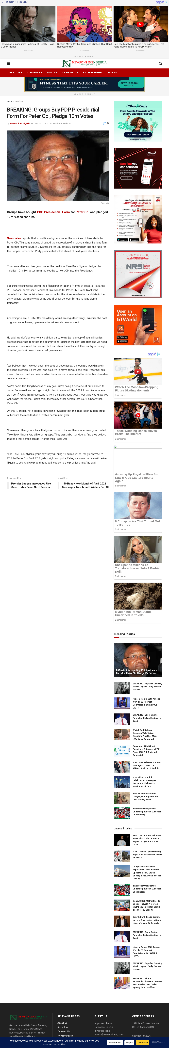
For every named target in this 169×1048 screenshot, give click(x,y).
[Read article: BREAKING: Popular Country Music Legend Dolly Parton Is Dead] (122, 688)
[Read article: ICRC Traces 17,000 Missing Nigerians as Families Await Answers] (122, 856)
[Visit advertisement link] (84, 84)
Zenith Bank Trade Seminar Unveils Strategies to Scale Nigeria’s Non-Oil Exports (147, 920)
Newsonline (14, 238)
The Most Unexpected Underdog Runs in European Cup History (147, 811)
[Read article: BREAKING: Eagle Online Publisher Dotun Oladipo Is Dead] (122, 719)
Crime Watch (70, 72)
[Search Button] (160, 63)
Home (9, 101)
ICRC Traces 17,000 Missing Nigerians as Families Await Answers (147, 854)
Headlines (15, 72)
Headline (19, 101)
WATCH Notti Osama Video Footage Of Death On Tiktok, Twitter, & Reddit (147, 765)
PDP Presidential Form (53, 212)
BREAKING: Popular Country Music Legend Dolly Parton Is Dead (147, 686)
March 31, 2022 (42, 123)
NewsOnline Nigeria (20, 123)
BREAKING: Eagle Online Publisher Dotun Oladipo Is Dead (147, 718)
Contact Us (63, 1031)
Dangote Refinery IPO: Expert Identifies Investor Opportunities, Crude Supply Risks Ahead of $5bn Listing (147, 872)
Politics (52, 72)
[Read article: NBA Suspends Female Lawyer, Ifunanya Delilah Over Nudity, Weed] (122, 798)
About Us (62, 1023)
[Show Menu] (8, 63)
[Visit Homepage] (84, 63)
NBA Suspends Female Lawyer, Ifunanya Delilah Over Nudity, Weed (145, 796)
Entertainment (92, 72)
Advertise (62, 1027)
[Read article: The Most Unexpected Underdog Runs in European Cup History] (122, 813)
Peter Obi (82, 212)
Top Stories (34, 72)
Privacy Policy (65, 1035)
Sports (112, 72)
